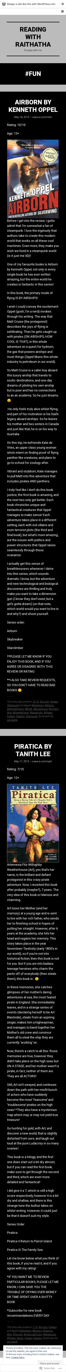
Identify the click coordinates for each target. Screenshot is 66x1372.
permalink (12, 720)
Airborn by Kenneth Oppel (33, 106)
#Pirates (48, 712)
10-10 (36, 701)
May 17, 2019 (21, 761)
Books (20, 1338)
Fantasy (54, 701)
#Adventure (38, 705)
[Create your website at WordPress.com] (33, 4)
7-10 (35, 1327)
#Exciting (53, 709)
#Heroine (18, 1334)
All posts (44, 701)
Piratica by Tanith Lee (33, 750)
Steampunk (13, 705)
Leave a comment (42, 117)
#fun (9, 712)
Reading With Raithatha (33, 37)
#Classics (48, 1330)
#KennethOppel (21, 712)
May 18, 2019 (21, 117)
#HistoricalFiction (33, 1334)
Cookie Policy (17, 1357)
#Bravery (37, 1330)
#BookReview (40, 709)
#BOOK (28, 709)
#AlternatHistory (15, 709)
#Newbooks (36, 712)
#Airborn (49, 705)
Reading (20, 716)
